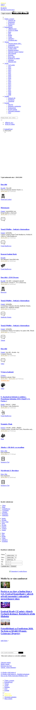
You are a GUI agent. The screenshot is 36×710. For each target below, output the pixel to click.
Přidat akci (7, 694)
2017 (9, 80)
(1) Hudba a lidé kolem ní (8, 672)
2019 (9, 76)
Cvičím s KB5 (12, 48)
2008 (9, 94)
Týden (10, 37)
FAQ (9, 113)
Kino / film (4, 451)
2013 (9, 86)
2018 (9, 78)
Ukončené (11, 101)
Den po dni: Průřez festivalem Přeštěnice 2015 (14, 676)
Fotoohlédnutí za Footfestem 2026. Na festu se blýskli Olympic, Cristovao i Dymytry (17, 631)
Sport (3, 523)
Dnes (9, 32)
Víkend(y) (11, 38)
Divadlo (3, 258)
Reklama (7, 687)
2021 (9, 73)
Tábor (2, 363)
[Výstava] (3, 387)
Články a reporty (9, 19)
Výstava (3, 375)
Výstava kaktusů (7, 372)
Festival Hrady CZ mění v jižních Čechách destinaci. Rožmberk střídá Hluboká (18, 614)
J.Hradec (4, 512)
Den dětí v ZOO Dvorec (10, 277)
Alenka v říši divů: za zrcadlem (12, 447)
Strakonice (5, 515)
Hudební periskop (13, 50)
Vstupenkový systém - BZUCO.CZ (11, 708)
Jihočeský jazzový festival (15, 52)
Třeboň (3, 340)
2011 (9, 90)
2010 (9, 91)
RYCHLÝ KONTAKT (8, 10)
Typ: (2, 559)
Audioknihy (11, 45)
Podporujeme (12, 108)
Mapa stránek (8, 698)
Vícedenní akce (12, 40)
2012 (9, 88)
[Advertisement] (18, 152)
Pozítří (10, 35)
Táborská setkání (6, 662)
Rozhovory (11, 24)
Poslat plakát (8, 695)
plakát (13, 30)
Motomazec (5, 208)
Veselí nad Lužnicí (6, 199)
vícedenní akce (5, 380)
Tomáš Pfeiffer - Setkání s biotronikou (15, 229)
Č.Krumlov (5, 510)
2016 (9, 81)
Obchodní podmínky (14, 111)
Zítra (9, 33)
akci (12, 29)
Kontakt (6, 103)
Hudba (3, 404)
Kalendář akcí (8, 27)
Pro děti (3, 188)
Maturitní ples (12, 62)
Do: (2, 564)
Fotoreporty (11, 22)
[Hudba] (3, 414)
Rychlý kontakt (12, 109)
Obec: (3, 557)
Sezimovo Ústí (5, 462)
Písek (2, 439)
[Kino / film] (3, 460)
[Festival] (3, 437)
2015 (9, 83)
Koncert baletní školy (9, 254)
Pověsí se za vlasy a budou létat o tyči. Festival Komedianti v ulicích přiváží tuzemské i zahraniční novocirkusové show (17, 595)
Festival (3, 427)
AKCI (3, 4)
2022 (9, 71)
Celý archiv (11, 65)
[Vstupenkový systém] (18, 571)
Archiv (6, 63)
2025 (9, 66)
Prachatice (5, 514)
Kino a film (11, 57)
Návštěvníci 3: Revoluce (10, 471)
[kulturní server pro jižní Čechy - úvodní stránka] (20, 13)
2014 (9, 85)
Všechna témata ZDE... (15, 43)
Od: (2, 562)
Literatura (11, 60)
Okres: (3, 554)
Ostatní (10, 25)
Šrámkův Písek (6, 424)
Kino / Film (5, 522)
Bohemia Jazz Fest (6, 666)
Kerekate (10, 55)
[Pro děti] (3, 198)
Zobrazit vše (11, 20)
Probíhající (11, 99)
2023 (9, 70)
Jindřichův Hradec (6, 317)
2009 (9, 93)
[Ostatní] (3, 221)
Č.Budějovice (6, 509)
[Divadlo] (3, 267)
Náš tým (10, 104)
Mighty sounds (5, 664)
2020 (9, 75)
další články (4, 640)
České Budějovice (6, 246)
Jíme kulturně (12, 53)
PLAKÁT (4, 7)
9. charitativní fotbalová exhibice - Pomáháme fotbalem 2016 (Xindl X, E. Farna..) (15, 399)
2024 (9, 68)
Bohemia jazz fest (13, 47)
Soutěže (6, 96)
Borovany (4, 292)
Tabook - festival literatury (8, 667)
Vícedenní (5, 541)
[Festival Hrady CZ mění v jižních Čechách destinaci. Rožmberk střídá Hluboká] (5, 607)
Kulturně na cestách (14, 58)
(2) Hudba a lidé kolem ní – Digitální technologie (15, 674)
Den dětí (4, 184)
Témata (6, 42)
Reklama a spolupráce (14, 106)
